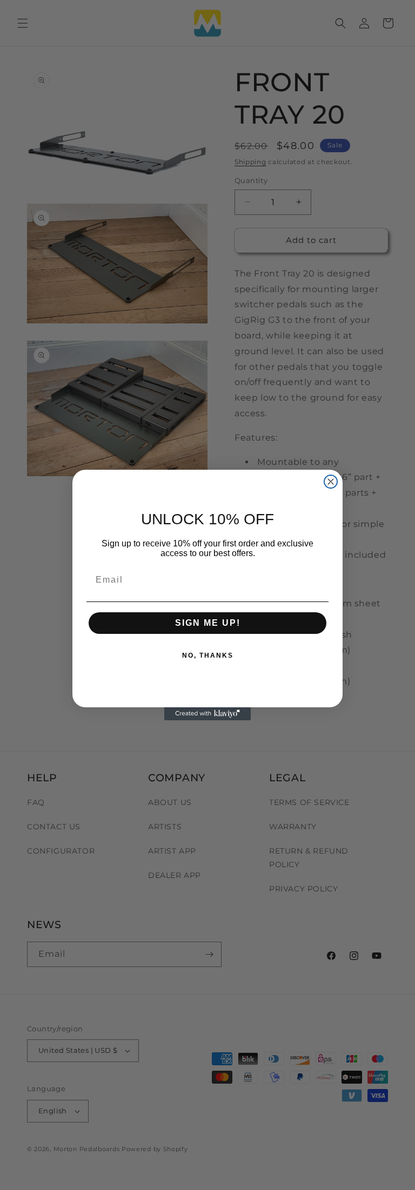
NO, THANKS (207, 655)
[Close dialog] (330, 481)
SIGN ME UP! (207, 622)
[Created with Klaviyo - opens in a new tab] (207, 713)
